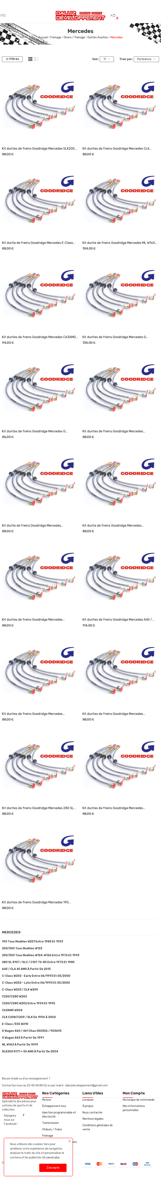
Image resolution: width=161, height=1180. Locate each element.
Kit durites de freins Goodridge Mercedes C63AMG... (40, 337)
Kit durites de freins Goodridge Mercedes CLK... (117, 148)
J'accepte (52, 1167)
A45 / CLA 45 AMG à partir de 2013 (26, 969)
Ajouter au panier (40, 136)
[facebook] (23, 1115)
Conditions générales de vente (97, 1127)
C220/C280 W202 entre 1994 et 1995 (28, 1003)
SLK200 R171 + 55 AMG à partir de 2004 (30, 1051)
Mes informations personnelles (134, 1108)
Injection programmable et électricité (59, 1114)
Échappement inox (54, 1106)
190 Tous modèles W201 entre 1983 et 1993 (32, 941)
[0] (114, 15)
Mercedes (11, 932)
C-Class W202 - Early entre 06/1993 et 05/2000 (36, 976)
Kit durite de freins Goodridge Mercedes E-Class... (38, 243)
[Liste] (36, 59)
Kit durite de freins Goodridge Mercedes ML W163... (119, 243)
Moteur (46, 1099)
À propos (87, 1106)
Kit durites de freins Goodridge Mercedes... (113, 431)
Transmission (50, 1123)
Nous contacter (92, 1112)
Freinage (47, 1135)
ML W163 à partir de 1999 (20, 1044)
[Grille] (30, 59)
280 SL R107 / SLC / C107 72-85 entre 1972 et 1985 (38, 962)
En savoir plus (51, 1157)
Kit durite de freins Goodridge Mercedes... (32, 525)
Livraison (88, 1099)
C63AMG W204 (12, 1010)
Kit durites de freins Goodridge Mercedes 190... (36, 902)
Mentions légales (92, 1119)
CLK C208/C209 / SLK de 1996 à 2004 (29, 1017)
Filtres (14, 59)
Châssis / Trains (52, 1129)
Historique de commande (139, 1099)
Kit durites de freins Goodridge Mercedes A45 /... (118, 619)
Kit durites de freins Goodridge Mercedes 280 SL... (39, 808)
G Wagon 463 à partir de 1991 (23, 1037)
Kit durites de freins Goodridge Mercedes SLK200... (39, 148)
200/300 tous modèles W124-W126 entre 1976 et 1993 (40, 955)
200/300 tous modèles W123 (22, 948)
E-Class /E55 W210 (15, 1024)
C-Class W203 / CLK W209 (20, 989)
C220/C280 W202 (14, 996)
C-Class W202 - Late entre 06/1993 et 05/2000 (36, 982)
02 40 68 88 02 (37, 1085)
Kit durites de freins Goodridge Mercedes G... (115, 337)
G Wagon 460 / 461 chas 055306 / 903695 (32, 1031)
